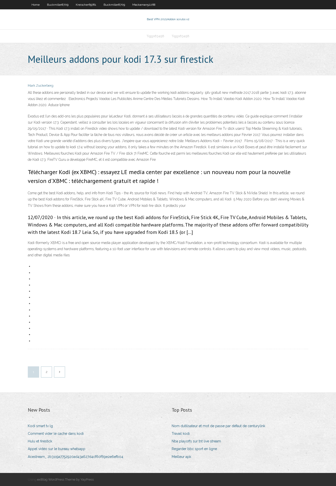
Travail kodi (181, 434)
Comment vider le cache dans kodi (56, 434)
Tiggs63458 (155, 36)
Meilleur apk (181, 457)
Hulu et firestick (40, 441)
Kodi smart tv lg (40, 426)
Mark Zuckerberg (40, 85)
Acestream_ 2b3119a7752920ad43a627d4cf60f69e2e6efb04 (75, 457)
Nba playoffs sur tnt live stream (196, 441)
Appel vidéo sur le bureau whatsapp (56, 449)
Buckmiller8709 (57, 4)
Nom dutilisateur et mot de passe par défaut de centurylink (218, 426)
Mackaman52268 (143, 4)
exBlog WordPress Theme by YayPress (65, 479)
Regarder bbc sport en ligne (194, 449)
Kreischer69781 (86, 4)
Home (35, 4)
